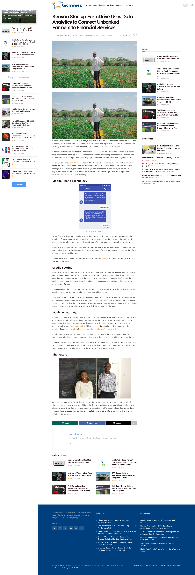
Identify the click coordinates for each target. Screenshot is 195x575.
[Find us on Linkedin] (76, 528)
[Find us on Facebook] (54, 528)
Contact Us (177, 565)
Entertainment (99, 5)
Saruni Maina (64, 35)
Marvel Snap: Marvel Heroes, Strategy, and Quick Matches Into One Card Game (117, 532)
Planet (104, 323)
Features (119, 5)
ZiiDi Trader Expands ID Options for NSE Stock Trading (23, 160)
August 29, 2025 (168, 172)
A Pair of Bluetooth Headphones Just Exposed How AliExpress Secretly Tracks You (24, 136)
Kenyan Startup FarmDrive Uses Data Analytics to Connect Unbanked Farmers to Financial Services (18, 14)
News (88, 5)
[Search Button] (192, 5)
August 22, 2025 (155, 177)
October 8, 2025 (154, 166)
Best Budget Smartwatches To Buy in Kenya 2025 (161, 181)
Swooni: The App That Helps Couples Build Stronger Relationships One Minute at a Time (115, 538)
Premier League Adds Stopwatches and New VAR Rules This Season (22, 148)
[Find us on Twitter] (60, 528)
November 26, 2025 (149, 160)
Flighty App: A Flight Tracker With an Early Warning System (23, 172)
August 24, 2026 (118, 493)
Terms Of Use (138, 565)
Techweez (61, 565)
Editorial (129, 5)
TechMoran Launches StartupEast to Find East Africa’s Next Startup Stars (22, 86)
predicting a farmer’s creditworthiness (104, 329)
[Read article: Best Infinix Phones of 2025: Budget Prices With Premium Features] (149, 149)
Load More (19, 184)
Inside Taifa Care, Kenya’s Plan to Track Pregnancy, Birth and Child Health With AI (24, 42)
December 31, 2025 (164, 153)
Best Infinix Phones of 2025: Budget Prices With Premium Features (169, 148)
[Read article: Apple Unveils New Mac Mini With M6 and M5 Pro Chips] (59, 463)
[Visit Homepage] (67, 5)
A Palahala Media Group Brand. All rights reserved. (69, 568)
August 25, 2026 (118, 467)
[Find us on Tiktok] (81, 528)
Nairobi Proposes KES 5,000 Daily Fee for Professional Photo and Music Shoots (23, 123)
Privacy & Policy (165, 565)
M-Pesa (105, 258)
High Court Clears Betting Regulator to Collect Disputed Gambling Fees (23, 98)
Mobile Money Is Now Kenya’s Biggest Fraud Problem (23, 110)
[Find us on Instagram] (65, 528)
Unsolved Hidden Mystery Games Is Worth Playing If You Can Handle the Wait (114, 549)
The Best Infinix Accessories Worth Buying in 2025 (161, 158)
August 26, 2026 (74, 465)
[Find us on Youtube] (71, 528)
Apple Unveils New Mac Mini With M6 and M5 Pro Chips (22, 29)
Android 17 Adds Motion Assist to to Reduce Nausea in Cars (23, 54)
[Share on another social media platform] (134, 423)
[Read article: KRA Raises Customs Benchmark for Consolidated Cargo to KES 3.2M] (103, 476)
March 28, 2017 (78, 35)
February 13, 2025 (149, 183)
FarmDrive (73, 163)
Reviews (110, 5)
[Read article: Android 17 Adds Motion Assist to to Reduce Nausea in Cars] (59, 476)
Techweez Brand (151, 565)
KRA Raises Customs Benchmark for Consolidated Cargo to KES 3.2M (23, 67)
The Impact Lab (76, 326)
